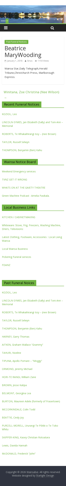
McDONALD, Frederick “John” (19, 453)
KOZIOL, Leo (9, 114)
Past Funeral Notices (16, 41)
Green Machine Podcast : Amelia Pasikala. (25, 195)
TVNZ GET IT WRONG (14, 179)
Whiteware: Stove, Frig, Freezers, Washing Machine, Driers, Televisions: (31, 227)
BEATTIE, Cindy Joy (13, 417)
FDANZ (6, 265)
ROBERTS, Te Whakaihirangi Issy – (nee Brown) (29, 134)
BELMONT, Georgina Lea (16, 393)
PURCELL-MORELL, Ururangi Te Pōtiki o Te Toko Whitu (30, 427)
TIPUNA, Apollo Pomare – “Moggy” (22, 361)
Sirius (29, 60)
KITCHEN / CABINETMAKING (18, 217)
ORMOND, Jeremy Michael (17, 369)
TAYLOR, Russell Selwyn (15, 142)
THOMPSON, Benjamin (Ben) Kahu (22, 150)
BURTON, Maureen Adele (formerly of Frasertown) (31, 401)
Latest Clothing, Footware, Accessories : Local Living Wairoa (32, 238)
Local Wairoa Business (15, 248)
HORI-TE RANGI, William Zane (19, 377)
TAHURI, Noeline (11, 352)
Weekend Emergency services (19, 171)
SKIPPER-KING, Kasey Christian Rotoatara (26, 437)
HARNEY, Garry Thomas (15, 336)
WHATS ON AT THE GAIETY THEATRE (23, 187)
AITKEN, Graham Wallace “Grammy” (22, 344)
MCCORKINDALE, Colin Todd (18, 409)
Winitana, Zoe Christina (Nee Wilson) (31, 94)
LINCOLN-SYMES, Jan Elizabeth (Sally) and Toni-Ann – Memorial (32, 124)
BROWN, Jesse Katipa (14, 385)
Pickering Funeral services (16, 257)
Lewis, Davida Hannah (14, 445)
